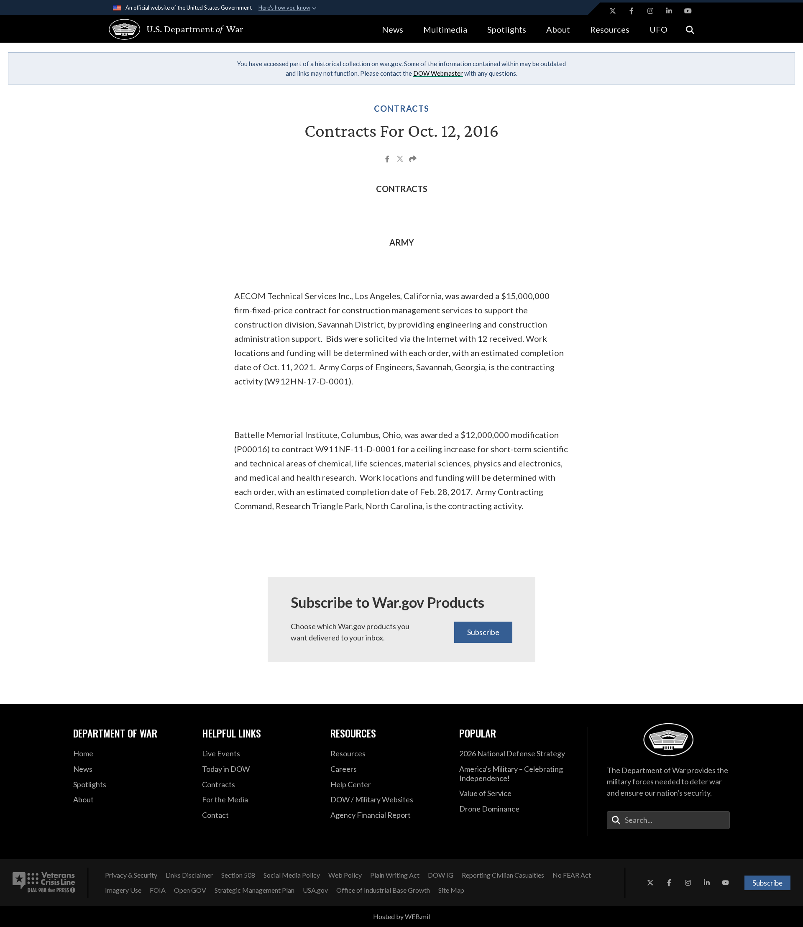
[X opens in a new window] (612, 11)
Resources (609, 29)
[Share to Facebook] (388, 159)
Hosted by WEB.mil (401, 916)
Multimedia (445, 29)
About (558, 29)
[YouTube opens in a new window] (688, 11)
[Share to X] (400, 159)
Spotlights (506, 29)
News (392, 29)
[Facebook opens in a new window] (631, 11)
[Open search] (690, 29)
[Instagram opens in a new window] (650, 11)
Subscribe (483, 632)
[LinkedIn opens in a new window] (669, 11)
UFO (658, 29)
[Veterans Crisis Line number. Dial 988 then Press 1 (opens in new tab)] (44, 882)
